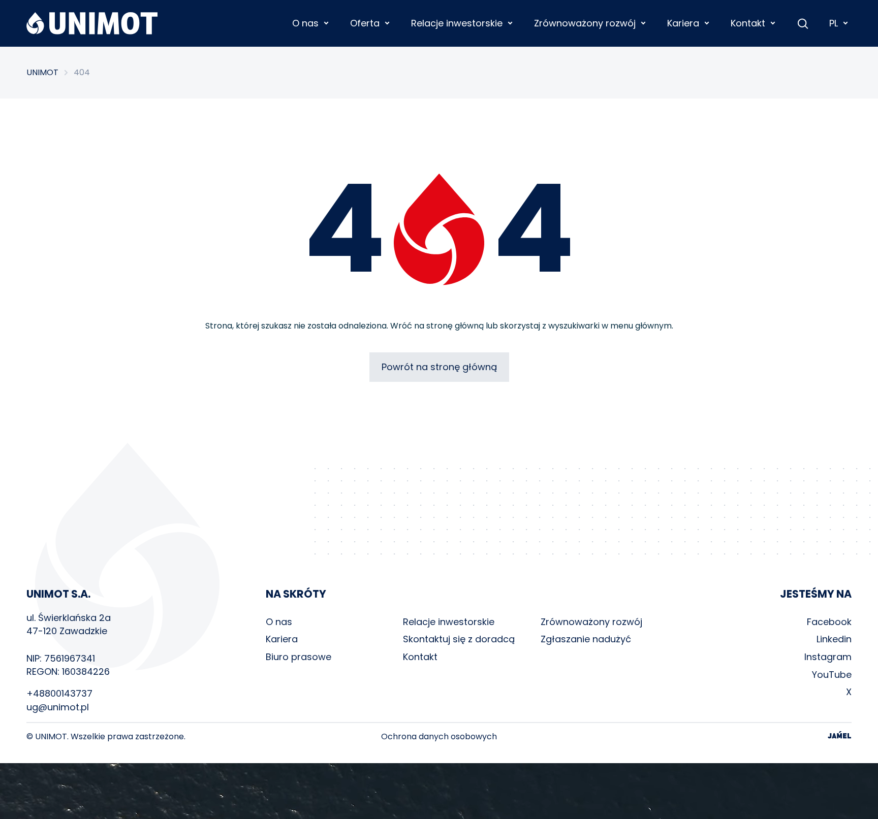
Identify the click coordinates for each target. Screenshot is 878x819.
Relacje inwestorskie (448, 621)
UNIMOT (42, 72)
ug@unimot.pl (57, 707)
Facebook (829, 621)
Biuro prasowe (298, 656)
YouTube (832, 674)
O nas (279, 621)
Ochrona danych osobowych (439, 736)
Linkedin (834, 639)
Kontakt (420, 656)
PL (833, 23)
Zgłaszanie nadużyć (586, 639)
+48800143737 (59, 693)
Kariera (282, 639)
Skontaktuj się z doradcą (459, 639)
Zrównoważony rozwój (591, 621)
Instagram (828, 656)
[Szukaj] (803, 23)
